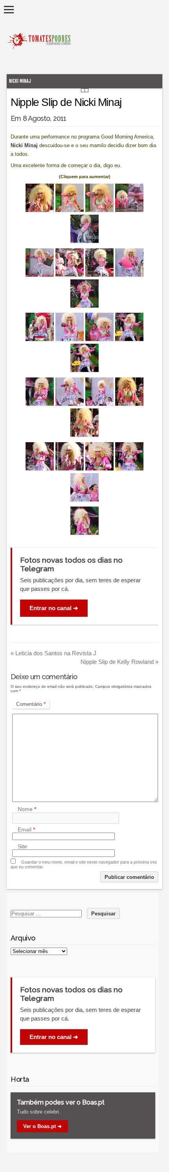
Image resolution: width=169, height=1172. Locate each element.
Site (22, 846)
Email (26, 829)
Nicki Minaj (20, 81)
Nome (27, 809)
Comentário (31, 704)
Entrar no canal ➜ (53, 608)
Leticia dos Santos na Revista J (53, 653)
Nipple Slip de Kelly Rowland (119, 661)
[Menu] (9, 9)
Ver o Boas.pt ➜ (42, 1126)
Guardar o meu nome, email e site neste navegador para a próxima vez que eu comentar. (84, 864)
